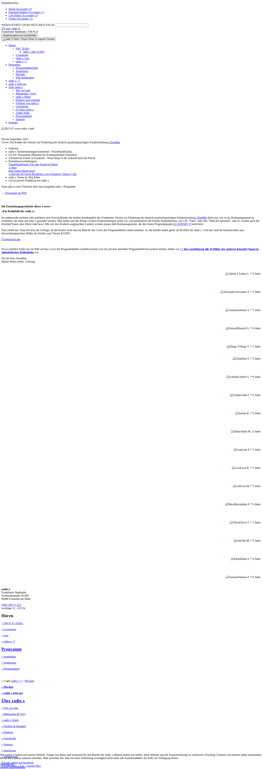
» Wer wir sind (9, 708)
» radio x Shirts (10, 720)
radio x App (22, 58)
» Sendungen (8, 662)
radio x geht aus (17, 83)
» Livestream (8, 629)
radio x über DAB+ (34, 51)
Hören (12, 45)
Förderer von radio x (27, 103)
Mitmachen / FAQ (26, 93)
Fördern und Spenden (28, 100)
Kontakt (13, 122)
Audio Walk (22, 112)
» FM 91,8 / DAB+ (12, 623)
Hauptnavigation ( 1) (26, 12)
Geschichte (22, 106)
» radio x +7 (8, 641)
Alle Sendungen (25, 77)
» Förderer (7, 732)
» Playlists (7, 687)
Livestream (22, 55)
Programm (14, 64)
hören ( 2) (23, 15)
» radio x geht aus (12, 693)
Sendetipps (22, 71)
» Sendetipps (8, 656)
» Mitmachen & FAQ (13, 714)
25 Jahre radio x (25, 109)
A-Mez (13, 167)
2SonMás (114, 142)
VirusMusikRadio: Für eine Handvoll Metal (33, 164)
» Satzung (7, 744)
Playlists (20, 74)
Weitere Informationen (12, 767)
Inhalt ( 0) (20, 9)
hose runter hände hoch (22, 170)
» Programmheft (10, 668)
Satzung (20, 119)
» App (4, 635)
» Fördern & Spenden (13, 726)
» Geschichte (8, 738)
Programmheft (24, 116)
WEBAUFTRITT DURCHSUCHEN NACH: (28, 24)
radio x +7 (21, 61)
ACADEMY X (182, 224)
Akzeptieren (7, 764)
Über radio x (16, 87)
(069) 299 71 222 (11, 604)
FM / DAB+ (23, 48)
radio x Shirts (23, 96)
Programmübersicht (27, 67)
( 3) (21, 18)
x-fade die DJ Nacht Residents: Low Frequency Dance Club (42, 174)
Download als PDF (16, 193)
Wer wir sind (23, 90)
